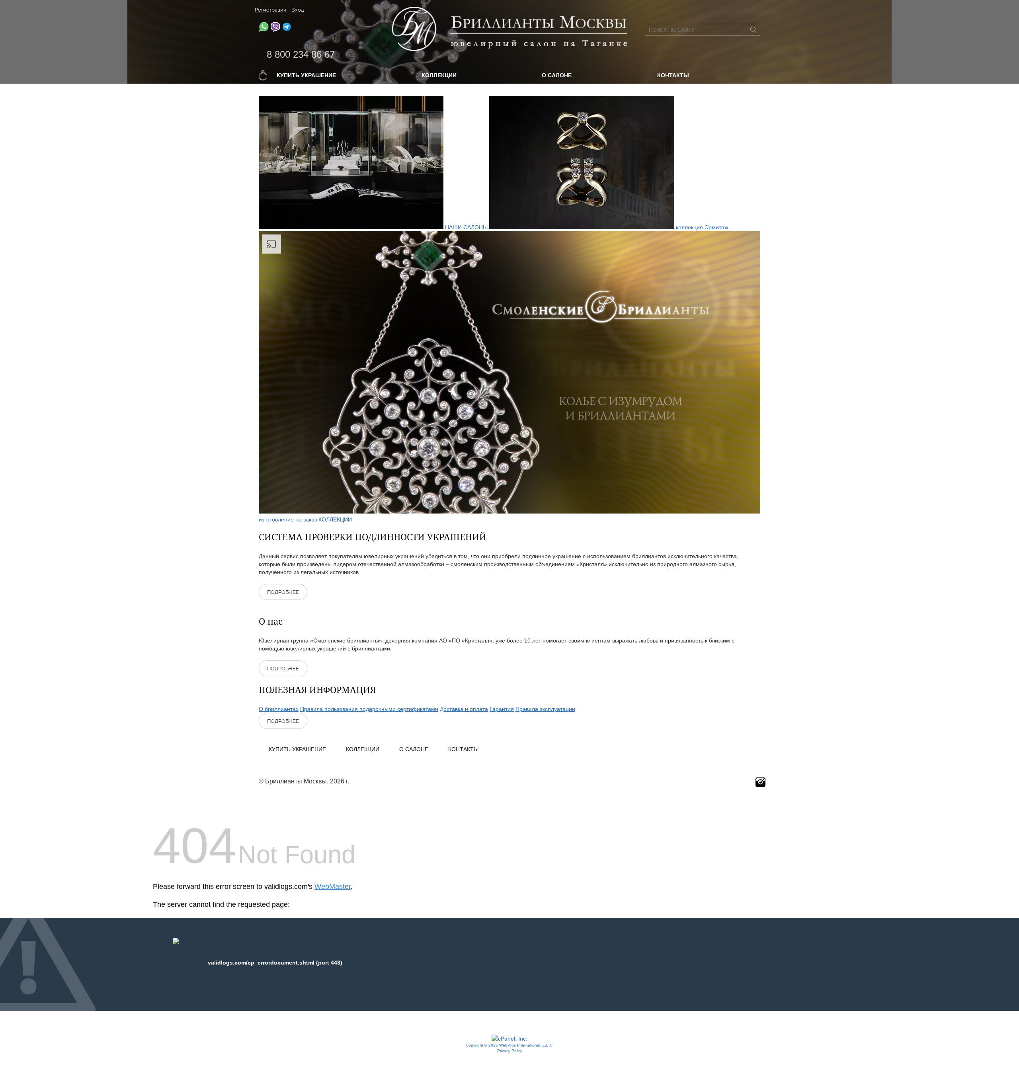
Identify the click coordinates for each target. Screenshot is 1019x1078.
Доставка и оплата (464, 709)
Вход (297, 10)
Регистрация (270, 10)
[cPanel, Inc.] (509, 1038)
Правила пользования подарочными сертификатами (369, 709)
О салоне (557, 75)
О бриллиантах (279, 709)
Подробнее (283, 592)
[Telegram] (287, 30)
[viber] (275, 30)
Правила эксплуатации (545, 709)
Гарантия (502, 709)
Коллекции (439, 75)
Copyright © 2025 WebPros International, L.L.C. (510, 1045)
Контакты (673, 75)
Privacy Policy (509, 1051)
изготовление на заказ (288, 519)
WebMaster (332, 887)
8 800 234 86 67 (301, 54)
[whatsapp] (264, 30)
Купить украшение (306, 75)
